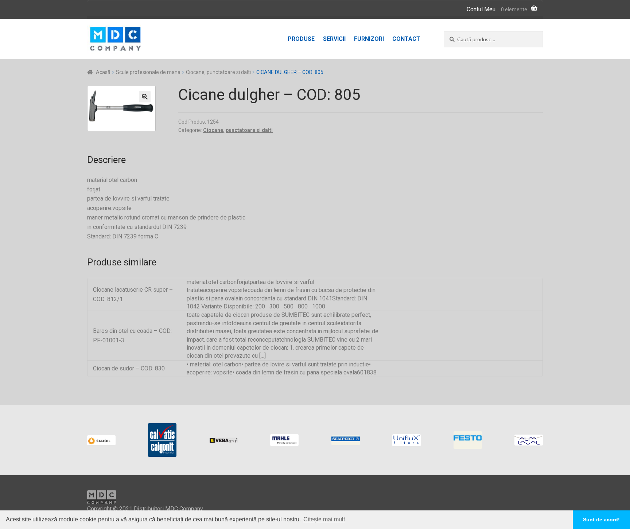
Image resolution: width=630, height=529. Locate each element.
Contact (406, 38)
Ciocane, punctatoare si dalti (218, 72)
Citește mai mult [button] (324, 519)
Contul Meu (481, 9)
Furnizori (369, 38)
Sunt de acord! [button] (601, 519)
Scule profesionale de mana (148, 72)
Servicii (334, 38)
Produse (301, 38)
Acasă (103, 72)
